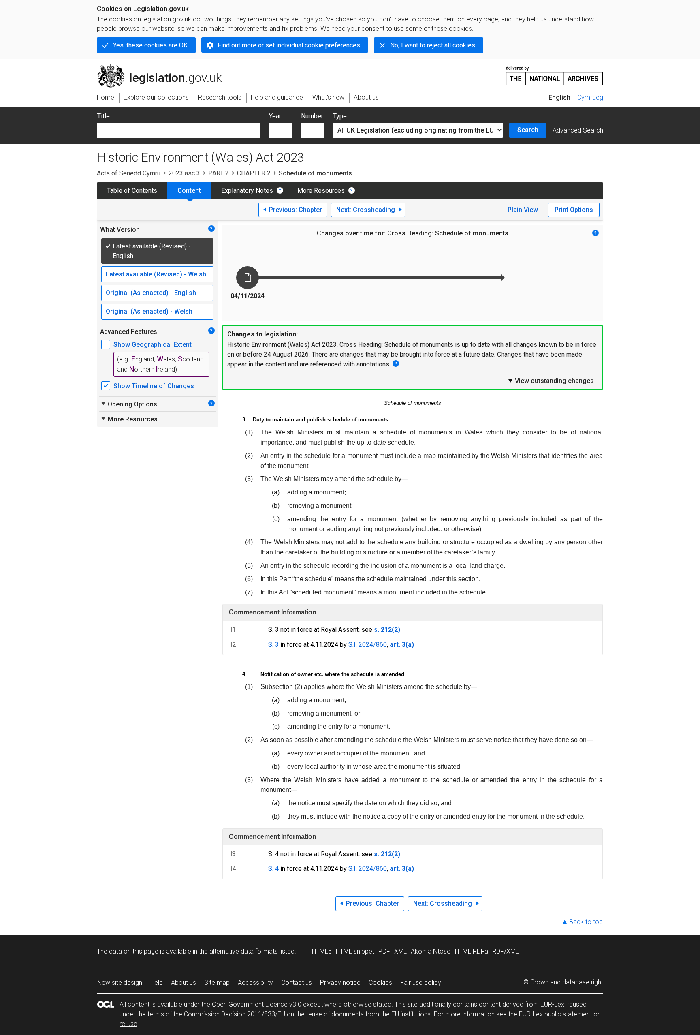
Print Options (574, 210)
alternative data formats (243, 951)
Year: (275, 116)
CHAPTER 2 (254, 173)
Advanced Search (578, 130)
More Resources (321, 191)
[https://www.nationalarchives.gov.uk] (554, 72)
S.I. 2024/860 (367, 644)
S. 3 (273, 644)
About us (183, 982)
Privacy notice (340, 982)
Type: (340, 116)
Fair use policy (420, 982)
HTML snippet (355, 951)
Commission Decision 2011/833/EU (234, 1014)
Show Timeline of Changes (153, 386)
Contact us (296, 982)
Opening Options (128, 404)
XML (400, 951)
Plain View (523, 210)
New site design (119, 982)
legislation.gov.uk (163, 68)
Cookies (380, 982)
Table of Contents (132, 191)
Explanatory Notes (247, 191)
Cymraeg (590, 97)
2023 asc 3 (184, 173)
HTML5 (322, 951)
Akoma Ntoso (431, 951)
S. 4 (273, 868)
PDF (384, 951)
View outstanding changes (550, 380)
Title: (104, 116)
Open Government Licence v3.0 (256, 1004)
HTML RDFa (471, 951)
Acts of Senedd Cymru (128, 173)
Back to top (586, 922)
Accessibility (255, 982)
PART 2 (218, 173)
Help (156, 982)
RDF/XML (505, 951)
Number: (312, 116)
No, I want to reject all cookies (432, 45)
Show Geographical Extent (152, 345)
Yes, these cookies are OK (150, 45)
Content (189, 191)
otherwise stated (367, 1004)
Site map (217, 982)
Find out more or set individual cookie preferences (289, 45)
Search (527, 130)
